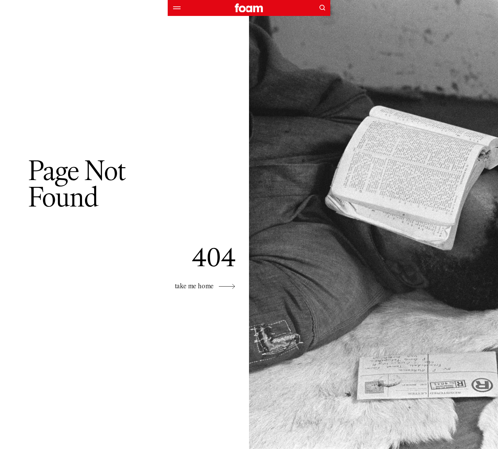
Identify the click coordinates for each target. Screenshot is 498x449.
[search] (322, 7)
